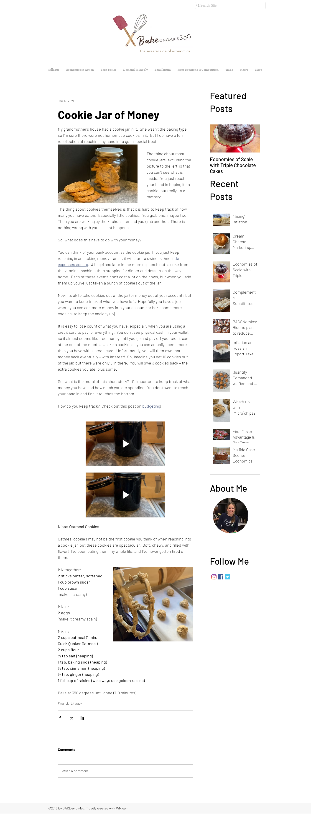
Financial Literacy (70, 703)
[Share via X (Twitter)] (71, 718)
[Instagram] (214, 576)
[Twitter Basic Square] (227, 576)
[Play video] (125, 443)
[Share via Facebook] (60, 718)
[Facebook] (220, 576)
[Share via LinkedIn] (82, 718)
